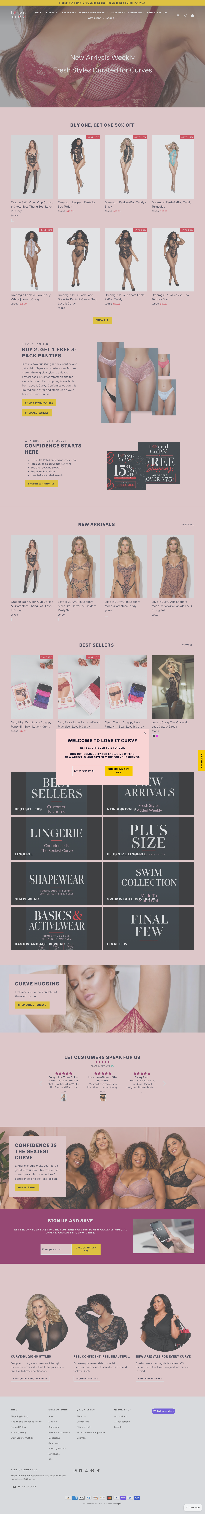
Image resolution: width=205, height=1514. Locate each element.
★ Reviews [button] (201, 760)
